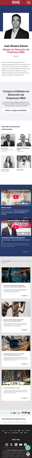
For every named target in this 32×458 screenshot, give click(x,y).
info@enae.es (11, 455)
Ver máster (24, 295)
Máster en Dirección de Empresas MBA (16, 51)
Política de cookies (25, 456)
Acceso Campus (16, 422)
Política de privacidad (14, 456)
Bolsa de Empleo (24, 422)
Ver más (3, 134)
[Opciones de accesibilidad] (28, 454)
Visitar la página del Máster (16, 110)
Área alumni (4, 422)
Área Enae (10, 422)
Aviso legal (18, 455)
